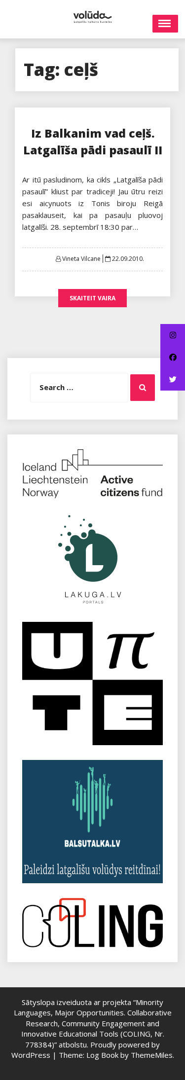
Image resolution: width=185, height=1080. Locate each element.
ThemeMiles (152, 1055)
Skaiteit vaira (92, 298)
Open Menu (165, 24)
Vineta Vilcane (81, 258)
